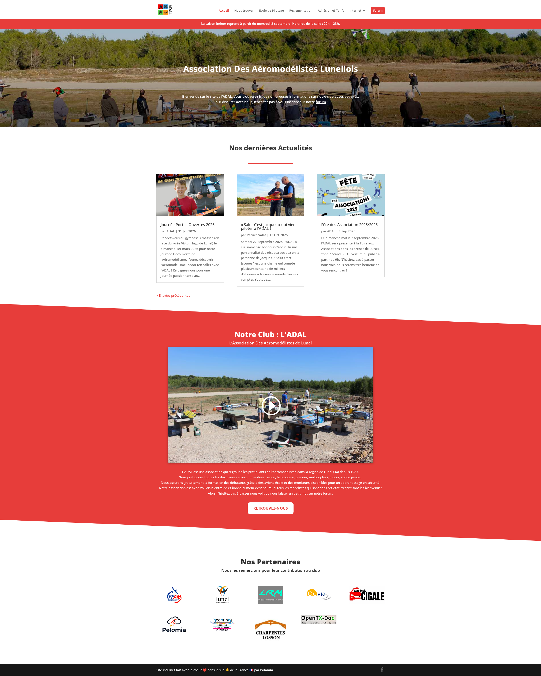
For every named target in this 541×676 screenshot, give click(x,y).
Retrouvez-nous (270, 508)
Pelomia (266, 670)
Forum (378, 10)
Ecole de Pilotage (271, 10)
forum (321, 102)
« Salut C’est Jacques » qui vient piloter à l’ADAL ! (269, 226)
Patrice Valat (256, 235)
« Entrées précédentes (173, 295)
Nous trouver (244, 10)
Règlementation (300, 10)
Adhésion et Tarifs (331, 10)
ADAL (171, 231)
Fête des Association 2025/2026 (349, 224)
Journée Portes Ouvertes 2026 (187, 224)
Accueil (224, 10)
